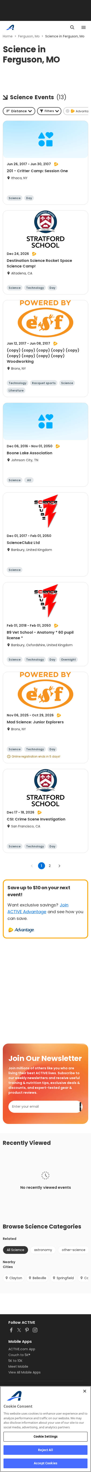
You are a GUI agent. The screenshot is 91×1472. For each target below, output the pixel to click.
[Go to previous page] (31, 865)
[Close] (85, 1391)
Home (8, 36)
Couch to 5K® (19, 1355)
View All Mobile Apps (24, 1372)
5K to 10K (15, 1360)
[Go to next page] (59, 865)
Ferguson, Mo (29, 36)
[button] (49, 111)
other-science (73, 1250)
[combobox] (19, 111)
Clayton (15, 1278)
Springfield (65, 1278)
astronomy (43, 1250)
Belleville (39, 1278)
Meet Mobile (18, 1366)
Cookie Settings (46, 1436)
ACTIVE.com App (21, 1349)
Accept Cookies (45, 1463)
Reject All (45, 1450)
